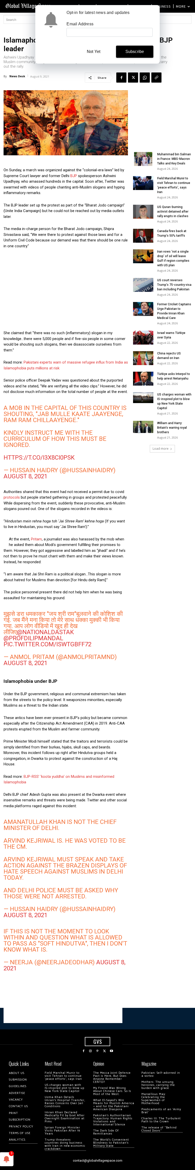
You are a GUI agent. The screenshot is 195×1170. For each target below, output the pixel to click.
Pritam (36, 539)
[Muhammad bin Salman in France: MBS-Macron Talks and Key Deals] (143, 159)
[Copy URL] (156, 77)
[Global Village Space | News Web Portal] (29, 6)
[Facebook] (121, 77)
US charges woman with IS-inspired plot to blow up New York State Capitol (64, 1088)
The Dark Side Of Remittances (106, 1132)
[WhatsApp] (145, 77)
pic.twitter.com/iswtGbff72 (47, 644)
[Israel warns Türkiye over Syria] (143, 338)
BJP (73, 176)
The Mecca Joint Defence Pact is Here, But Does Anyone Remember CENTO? (112, 1077)
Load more (161, 448)
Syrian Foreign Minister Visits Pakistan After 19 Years (62, 1130)
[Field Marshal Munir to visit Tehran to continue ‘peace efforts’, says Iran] (143, 183)
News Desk (17, 76)
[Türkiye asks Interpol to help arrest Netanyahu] (143, 379)
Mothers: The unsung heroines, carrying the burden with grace (158, 1085)
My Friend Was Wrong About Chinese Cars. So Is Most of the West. (112, 1091)
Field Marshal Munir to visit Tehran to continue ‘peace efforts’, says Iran (63, 1075)
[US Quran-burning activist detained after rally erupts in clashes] (143, 212)
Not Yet (93, 51)
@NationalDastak (45, 632)
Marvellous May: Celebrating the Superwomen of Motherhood (153, 1099)
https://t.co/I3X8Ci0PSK (39, 457)
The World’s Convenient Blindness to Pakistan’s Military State (111, 1142)
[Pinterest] (97, 1051)
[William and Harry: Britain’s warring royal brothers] (143, 427)
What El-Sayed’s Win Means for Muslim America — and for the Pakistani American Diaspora (113, 1105)
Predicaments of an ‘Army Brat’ (161, 1111)
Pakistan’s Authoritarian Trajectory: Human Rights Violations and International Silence (113, 1120)
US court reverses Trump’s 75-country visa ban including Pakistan (174, 284)
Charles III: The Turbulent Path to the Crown (161, 1120)
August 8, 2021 (25, 476)
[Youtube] (111, 1051)
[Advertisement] (66, 290)
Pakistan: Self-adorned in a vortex (160, 1074)
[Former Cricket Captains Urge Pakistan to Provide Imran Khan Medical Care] (143, 309)
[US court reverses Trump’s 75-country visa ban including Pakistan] (143, 285)
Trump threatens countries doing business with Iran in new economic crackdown (65, 1144)
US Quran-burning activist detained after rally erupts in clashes (172, 211)
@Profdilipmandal (33, 638)
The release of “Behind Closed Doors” (159, 1129)
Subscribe (134, 51)
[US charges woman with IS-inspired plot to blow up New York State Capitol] (143, 397)
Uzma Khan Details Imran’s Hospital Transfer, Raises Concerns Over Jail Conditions (65, 1102)
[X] (133, 77)
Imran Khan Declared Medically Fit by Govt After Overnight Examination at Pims (65, 1117)
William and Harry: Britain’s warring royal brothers (172, 427)
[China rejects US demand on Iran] (143, 358)
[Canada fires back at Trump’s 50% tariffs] (143, 236)
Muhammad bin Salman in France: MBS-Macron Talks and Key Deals (174, 159)
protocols (12, 497)
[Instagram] (90, 1051)
